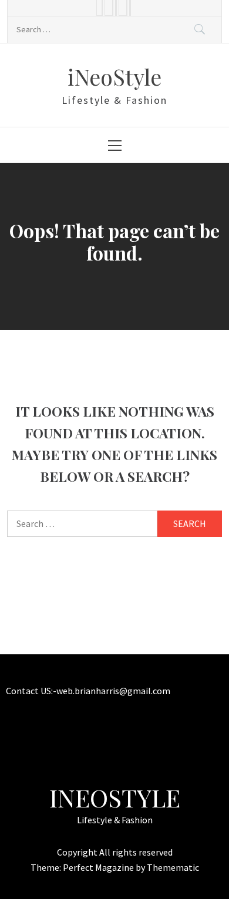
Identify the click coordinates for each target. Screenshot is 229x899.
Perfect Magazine (99, 867)
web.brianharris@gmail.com (113, 691)
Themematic (173, 867)
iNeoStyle (114, 77)
